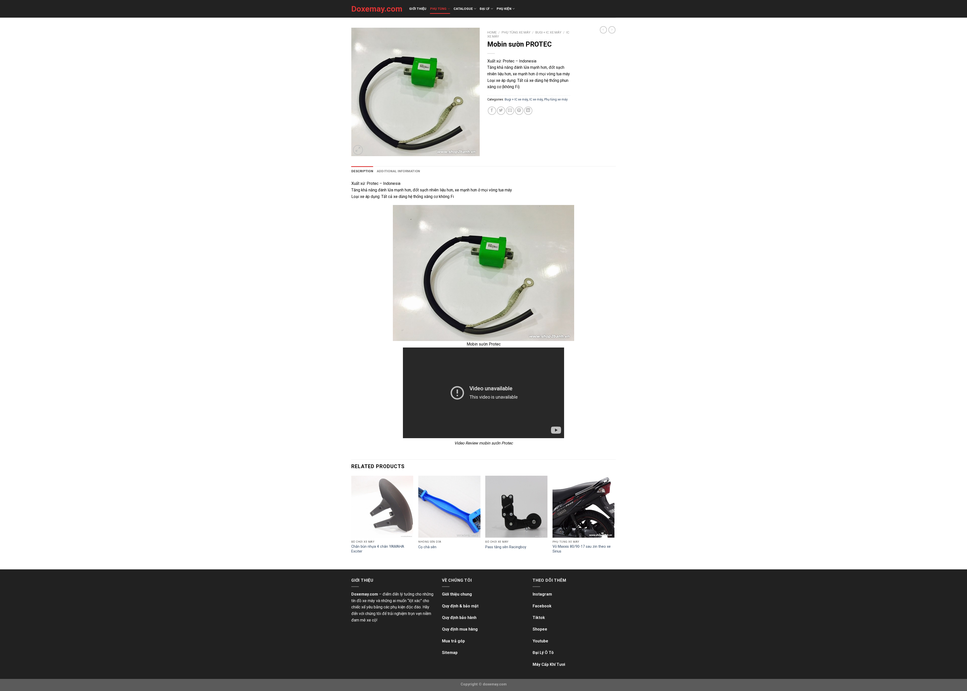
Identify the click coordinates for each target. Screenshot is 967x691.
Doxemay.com (376, 9)
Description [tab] (362, 171)
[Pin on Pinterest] (519, 111)
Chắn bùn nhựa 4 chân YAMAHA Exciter (377, 549)
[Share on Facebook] (492, 111)
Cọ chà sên (427, 547)
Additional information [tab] (398, 171)
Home (492, 32)
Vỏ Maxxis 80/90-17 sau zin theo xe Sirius (581, 549)
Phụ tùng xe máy (516, 32)
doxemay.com (495, 684)
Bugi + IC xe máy (548, 32)
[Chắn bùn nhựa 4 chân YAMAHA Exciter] (382, 507)
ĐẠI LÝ (485, 9)
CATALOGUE (463, 9)
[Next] (614, 522)
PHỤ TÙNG (438, 9)
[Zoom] (358, 150)
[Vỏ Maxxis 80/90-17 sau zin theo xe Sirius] (583, 507)
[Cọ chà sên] (449, 507)
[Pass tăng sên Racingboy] (516, 507)
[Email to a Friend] (510, 111)
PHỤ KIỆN (504, 9)
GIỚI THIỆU (418, 9)
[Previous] (351, 522)
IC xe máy (536, 99)
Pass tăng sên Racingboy (505, 547)
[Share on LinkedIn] (528, 111)
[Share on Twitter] (501, 111)
